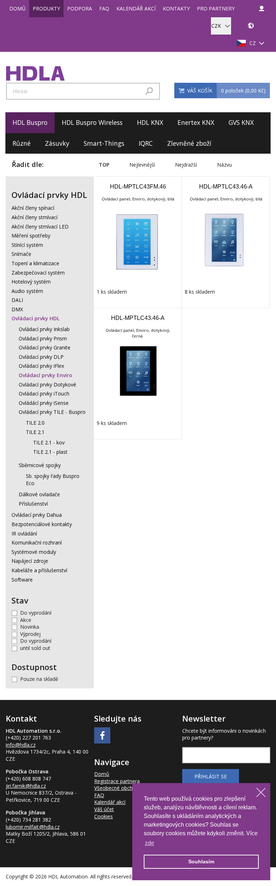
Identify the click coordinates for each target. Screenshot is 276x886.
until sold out (35, 648)
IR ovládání (24, 533)
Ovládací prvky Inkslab (44, 329)
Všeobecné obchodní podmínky (130, 788)
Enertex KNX (196, 122)
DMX (17, 309)
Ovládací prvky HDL (35, 318)
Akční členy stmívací (35, 217)
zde (149, 843)
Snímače (21, 253)
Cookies (103, 816)
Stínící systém (27, 244)
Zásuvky (57, 143)
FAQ (104, 8)
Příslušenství (33, 503)
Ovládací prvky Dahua (37, 514)
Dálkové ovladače (39, 494)
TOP (104, 164)
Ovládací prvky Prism (43, 338)
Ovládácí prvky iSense (44, 402)
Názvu (224, 164)
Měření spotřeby (31, 235)
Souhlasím (201, 861)
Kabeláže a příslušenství (39, 570)
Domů (17, 8)
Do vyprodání (35, 612)
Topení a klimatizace (35, 263)
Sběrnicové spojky (40, 465)
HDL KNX (150, 122)
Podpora (79, 8)
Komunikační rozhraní (37, 542)
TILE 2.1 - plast (50, 451)
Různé (22, 143)
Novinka (29, 626)
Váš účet (104, 809)
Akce (25, 619)
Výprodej (30, 633)
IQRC (146, 143)
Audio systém (27, 291)
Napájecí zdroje (30, 560)
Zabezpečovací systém (38, 272)
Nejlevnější (142, 164)
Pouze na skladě (39, 678)
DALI (17, 300)
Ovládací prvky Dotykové (47, 384)
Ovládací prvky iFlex (41, 365)
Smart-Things (104, 143)
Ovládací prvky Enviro (45, 375)
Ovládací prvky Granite (44, 347)
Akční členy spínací (33, 207)
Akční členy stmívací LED (40, 226)
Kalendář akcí (136, 8)
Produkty (46, 8)
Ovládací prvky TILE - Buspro (52, 411)
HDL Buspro (30, 122)
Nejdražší (186, 164)
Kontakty (176, 8)
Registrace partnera (117, 781)
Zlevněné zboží (189, 143)
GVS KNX (241, 122)
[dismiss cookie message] (261, 792)
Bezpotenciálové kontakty (42, 524)
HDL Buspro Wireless (92, 122)
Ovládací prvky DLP (41, 356)
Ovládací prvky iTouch (44, 393)
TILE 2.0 (35, 422)
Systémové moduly (34, 551)
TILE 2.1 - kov (49, 442)
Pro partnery (216, 8)
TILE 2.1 (35, 432)
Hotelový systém (31, 281)
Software (22, 579)
